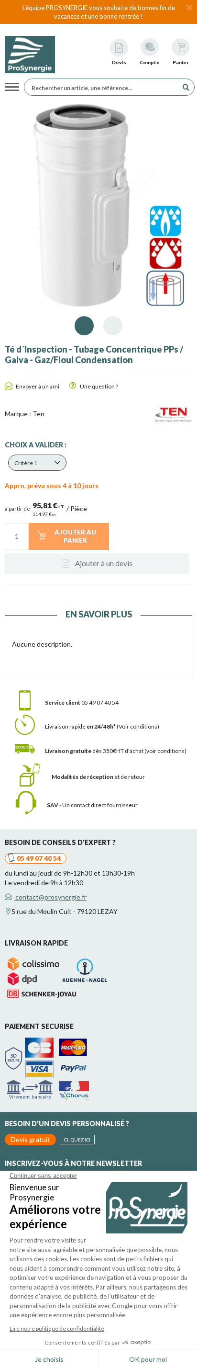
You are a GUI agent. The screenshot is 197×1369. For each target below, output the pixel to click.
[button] (37, 463)
